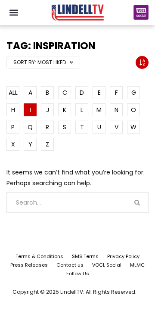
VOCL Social (106, 264)
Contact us (70, 264)
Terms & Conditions (39, 256)
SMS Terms (85, 256)
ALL (13, 92)
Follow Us (77, 273)
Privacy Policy (123, 256)
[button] (13, 12)
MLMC (137, 264)
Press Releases (29, 264)
